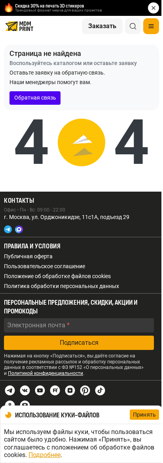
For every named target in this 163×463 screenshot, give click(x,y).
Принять (144, 414)
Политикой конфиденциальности (45, 373)
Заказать (102, 26)
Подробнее (44, 455)
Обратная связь (35, 97)
